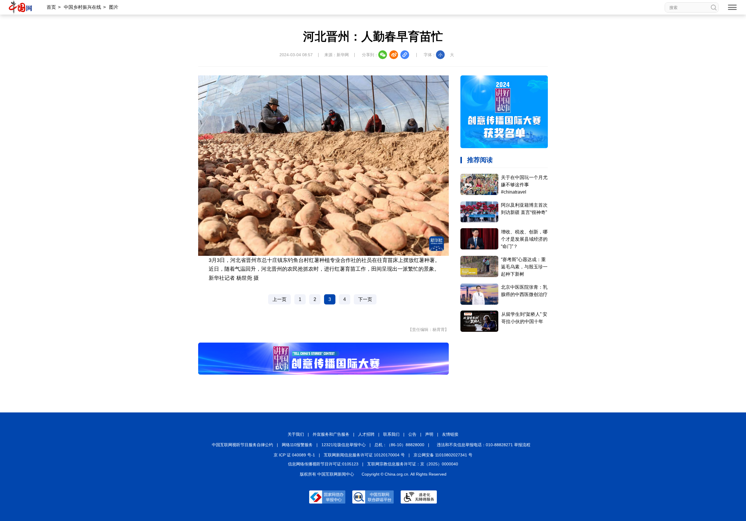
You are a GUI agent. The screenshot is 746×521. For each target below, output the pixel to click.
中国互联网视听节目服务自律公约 (242, 444)
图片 (113, 7)
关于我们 (296, 434)
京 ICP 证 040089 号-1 (294, 455)
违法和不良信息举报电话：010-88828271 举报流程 (483, 444)
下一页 (365, 299)
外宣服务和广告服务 (331, 434)
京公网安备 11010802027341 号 (443, 455)
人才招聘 (366, 434)
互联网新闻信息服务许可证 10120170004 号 (364, 455)
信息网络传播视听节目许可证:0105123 (323, 464)
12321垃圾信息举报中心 (343, 444)
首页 (51, 7)
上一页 (279, 299)
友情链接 (450, 434)
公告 (412, 434)
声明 (429, 434)
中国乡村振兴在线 (82, 7)
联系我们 (391, 434)
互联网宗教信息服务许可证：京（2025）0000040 (412, 464)
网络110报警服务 (297, 444)
